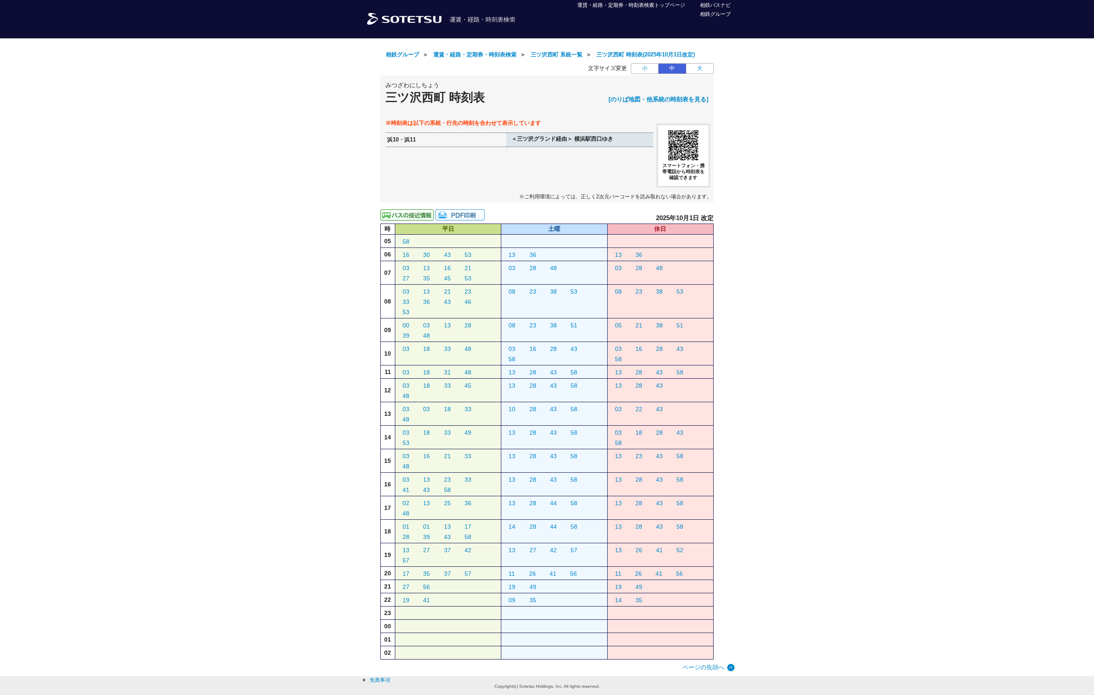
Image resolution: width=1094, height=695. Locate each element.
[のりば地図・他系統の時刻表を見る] (659, 99)
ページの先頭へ (703, 667)
